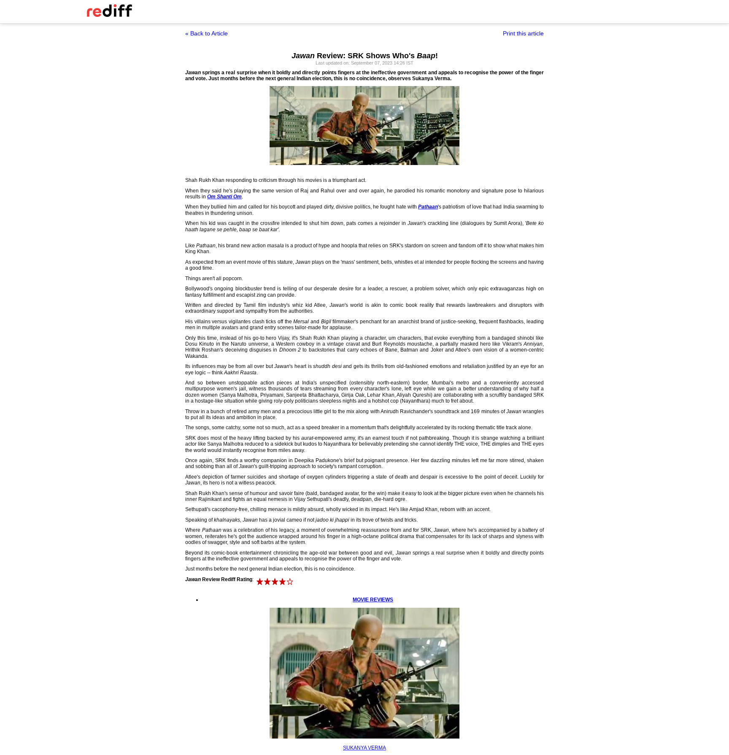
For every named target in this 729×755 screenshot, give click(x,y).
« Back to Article (206, 33)
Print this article (523, 33)
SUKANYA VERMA (364, 748)
